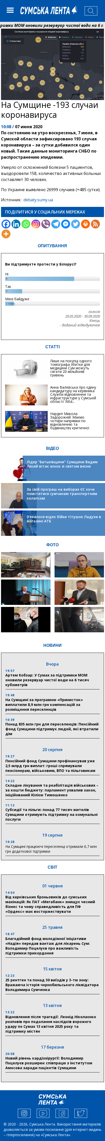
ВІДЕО (52, 448)
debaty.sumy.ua (38, 200)
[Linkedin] (15, 224)
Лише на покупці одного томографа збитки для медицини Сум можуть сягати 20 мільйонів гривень (71, 367)
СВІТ (52, 867)
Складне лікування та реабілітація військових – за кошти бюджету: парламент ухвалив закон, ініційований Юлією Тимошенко (51, 790)
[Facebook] (6, 224)
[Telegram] (55, 224)
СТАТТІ (52, 347)
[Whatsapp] (25, 224)
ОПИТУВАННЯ (52, 246)
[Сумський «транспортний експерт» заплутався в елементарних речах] (79, 564)
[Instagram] (35, 224)
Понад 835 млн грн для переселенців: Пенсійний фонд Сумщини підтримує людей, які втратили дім (52, 729)
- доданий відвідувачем (80, 325)
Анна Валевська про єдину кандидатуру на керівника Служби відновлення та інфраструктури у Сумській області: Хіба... (73, 394)
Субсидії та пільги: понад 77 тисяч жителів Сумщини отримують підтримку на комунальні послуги (51, 814)
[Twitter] (75, 224)
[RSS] (95, 224)
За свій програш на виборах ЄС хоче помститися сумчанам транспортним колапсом (62, 494)
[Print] (85, 224)
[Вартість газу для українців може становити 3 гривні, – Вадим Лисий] (79, 592)
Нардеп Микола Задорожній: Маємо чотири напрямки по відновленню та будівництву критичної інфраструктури (69, 422)
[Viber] (45, 224)
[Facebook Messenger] (65, 224)
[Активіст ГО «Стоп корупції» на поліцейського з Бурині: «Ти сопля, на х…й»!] (25, 619)
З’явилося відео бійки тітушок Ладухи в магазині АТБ (64, 519)
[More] (6, 233)
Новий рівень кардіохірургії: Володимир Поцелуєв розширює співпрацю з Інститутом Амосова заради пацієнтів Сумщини (48, 1063)
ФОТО (52, 545)
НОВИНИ (52, 645)
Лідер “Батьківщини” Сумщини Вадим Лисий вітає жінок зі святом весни (62, 464)
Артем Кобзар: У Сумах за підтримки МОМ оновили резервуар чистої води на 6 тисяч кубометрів (47, 680)
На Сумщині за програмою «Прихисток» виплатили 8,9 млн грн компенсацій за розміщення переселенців (44, 704)
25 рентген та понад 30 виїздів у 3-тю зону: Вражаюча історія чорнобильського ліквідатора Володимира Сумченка (52, 985)
